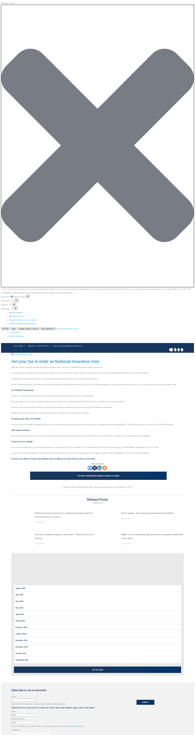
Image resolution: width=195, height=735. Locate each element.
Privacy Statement (16, 336)
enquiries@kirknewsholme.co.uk (70, 346)
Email (18, 719)
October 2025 (20, 653)
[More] (104, 468)
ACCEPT (5, 329)
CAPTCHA (16, 730)
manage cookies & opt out (28, 329)
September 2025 (21, 660)
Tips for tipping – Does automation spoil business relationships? (147, 513)
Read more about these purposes (22, 324)
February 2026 (21, 627)
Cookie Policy (15, 332)
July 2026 (19, 595)
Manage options (15, 312)
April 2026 (19, 614)
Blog (73, 487)
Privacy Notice (77, 726)
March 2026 (20, 621)
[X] (94, 468)
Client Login (18, 346)
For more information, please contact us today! (98, 476)
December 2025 (21, 640)
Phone (13, 696)
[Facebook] (90, 468)
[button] (97, 146)
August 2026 (20, 588)
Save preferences (48, 329)
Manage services (16, 316)
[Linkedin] (99, 468)
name (13, 711)
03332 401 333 (42, 346)
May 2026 (19, 608)
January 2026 (20, 634)
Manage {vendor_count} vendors (23, 320)
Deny (14, 329)
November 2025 (21, 647)
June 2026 (19, 601)
